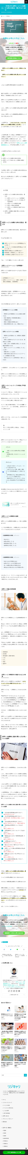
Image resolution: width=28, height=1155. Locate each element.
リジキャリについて (7, 1102)
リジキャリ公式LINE (7, 926)
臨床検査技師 (6, 1138)
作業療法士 (5, 1143)
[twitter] (14, 991)
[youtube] (19, 991)
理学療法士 (5, 942)
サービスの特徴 (6, 1105)
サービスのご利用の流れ (8, 1107)
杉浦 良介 (14, 976)
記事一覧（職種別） (7, 1127)
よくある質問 (6, 1110)
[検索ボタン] (2, 2)
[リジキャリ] (14, 2)
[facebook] (11, 991)
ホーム (4, 1099)
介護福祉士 (5, 1146)
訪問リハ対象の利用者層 (13, 205)
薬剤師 (4, 1135)
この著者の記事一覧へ (14, 994)
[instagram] (17, 991)
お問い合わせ (6, 1115)
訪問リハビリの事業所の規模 (14, 203)
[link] (9, 991)
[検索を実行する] (25, 1075)
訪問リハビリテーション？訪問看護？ (16, 198)
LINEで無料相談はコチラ (13, 1152)
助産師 (4, 1133)
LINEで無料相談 (6, 1113)
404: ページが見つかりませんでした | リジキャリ (17, 504)
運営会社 (5, 1121)
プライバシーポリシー (8, 1118)
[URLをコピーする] (24, 949)
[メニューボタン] (26, 2)
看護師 (4, 1130)
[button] (4, 949)
